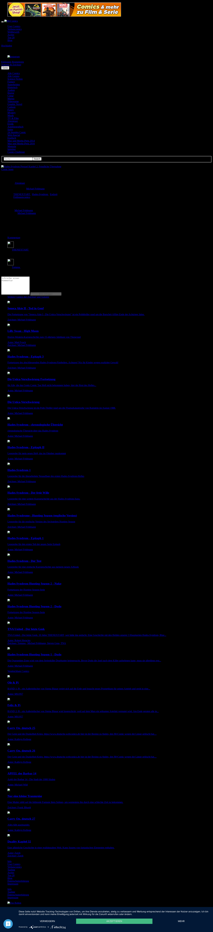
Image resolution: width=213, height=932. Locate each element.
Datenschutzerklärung (18, 881)
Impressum (12, 884)
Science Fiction (15, 79)
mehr (181, 921)
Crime (10, 95)
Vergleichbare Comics (18, 671)
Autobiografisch (15, 126)
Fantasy (11, 81)
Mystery (11, 112)
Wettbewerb (13, 32)
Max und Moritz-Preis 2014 (21, 140)
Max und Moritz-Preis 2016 (21, 143)
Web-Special (13, 135)
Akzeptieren (114, 921)
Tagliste (11, 869)
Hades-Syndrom (40, 194)
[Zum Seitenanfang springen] (14, 903)
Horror (10, 93)
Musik (10, 115)
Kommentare (13, 237)
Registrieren (18, 62)
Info (9, 861)
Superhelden (13, 84)
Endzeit (53, 194)
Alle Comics (13, 73)
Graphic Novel (14, 104)
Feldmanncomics (21, 197)
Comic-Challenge (16, 152)
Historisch (12, 87)
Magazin (11, 146)
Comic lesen (7, 169)
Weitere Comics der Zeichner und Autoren (28, 297)
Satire (10, 129)
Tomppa (16, 267)
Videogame (13, 101)
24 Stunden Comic (16, 132)
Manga (10, 98)
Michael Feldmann (35, 188)
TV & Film (13, 118)
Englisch (11, 138)
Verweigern (47, 921)
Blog (9, 40)
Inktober (11, 149)
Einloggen (6, 62)
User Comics (13, 26)
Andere (11, 90)
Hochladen (6, 45)
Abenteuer (12, 121)
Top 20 (11, 37)
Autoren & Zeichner (11, 64)
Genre (5, 68)
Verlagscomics (14, 29)
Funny (10, 110)
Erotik (10, 124)
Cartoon (11, 107)
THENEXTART (22, 194)
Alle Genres (13, 76)
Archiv (10, 34)
